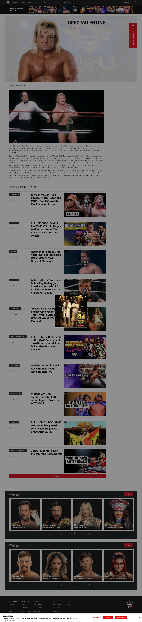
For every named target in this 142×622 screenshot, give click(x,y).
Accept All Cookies (121, 617)
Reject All (108, 617)
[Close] (139, 617)
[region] (71, 617)
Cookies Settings (96, 617)
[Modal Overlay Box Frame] (71, 311)
